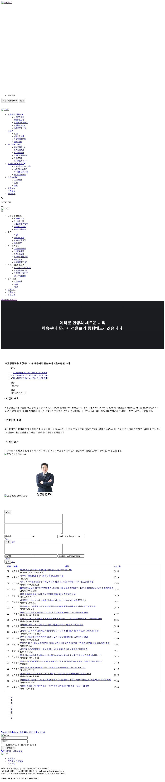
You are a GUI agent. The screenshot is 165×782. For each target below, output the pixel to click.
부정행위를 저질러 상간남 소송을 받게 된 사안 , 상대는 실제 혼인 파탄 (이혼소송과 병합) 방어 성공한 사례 (65, 680)
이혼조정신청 (20, 139)
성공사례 (11, 188)
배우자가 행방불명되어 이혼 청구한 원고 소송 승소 (41, 576)
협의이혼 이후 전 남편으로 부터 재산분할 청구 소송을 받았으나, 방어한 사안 (52, 667)
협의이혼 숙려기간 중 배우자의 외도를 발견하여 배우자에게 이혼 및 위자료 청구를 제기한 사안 (60, 655)
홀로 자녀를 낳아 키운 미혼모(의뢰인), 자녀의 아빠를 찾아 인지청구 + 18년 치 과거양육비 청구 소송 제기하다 (67, 588)
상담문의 (11, 194)
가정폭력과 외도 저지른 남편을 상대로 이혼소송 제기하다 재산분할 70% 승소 (53, 600)
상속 (16, 183)
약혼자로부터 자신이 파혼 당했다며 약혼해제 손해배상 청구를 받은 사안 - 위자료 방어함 (58, 606)
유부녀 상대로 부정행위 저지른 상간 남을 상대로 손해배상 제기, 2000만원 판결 (54, 637)
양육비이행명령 (21, 155)
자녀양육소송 (13, 144)
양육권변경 (19, 150)
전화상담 (7, 732)
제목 (67, 566)
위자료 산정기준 (21, 172)
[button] (37, 95)
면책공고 (11, 758)
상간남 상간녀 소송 (16, 163)
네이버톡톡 (18, 751)
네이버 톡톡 (18, 732)
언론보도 (11, 191)
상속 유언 (12, 177)
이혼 (10, 131)
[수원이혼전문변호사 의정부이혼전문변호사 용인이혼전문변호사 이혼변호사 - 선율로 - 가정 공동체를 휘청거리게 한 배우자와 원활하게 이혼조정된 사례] (5, 110)
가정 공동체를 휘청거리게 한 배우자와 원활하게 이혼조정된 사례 (48, 594)
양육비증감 (19, 153)
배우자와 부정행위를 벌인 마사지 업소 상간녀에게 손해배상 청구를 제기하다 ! (53, 649)
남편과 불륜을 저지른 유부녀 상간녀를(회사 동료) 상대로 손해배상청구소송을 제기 (55, 673)
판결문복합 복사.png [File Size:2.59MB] (30, 373)
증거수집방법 (20, 174)
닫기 (22, 100)
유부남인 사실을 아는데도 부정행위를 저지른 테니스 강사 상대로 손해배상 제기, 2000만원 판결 (61, 618)
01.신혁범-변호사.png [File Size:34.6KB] (30, 375)
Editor (7, 539)
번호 (9, 566)
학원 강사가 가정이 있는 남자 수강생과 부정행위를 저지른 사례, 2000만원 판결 (54, 612)
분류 (15, 566)
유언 (16, 185)
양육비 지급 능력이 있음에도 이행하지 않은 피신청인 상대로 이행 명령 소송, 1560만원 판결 (59, 631)
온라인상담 (31, 732)
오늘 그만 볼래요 (10, 100)
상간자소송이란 (21, 169)
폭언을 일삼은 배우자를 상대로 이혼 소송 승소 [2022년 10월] (46, 570)
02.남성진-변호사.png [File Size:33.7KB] (30, 378)
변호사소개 (19, 120)
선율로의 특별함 (21, 122)
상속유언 (18, 180)
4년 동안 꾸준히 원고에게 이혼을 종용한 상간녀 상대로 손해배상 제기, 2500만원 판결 (56, 582)
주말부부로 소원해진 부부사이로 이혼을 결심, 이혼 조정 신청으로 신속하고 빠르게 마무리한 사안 (61, 661)
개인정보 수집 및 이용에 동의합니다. (20, 745)
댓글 (8, 512)
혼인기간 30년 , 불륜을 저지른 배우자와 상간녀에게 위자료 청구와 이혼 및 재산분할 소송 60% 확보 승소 (64, 643)
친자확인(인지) (20, 161)
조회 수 (117, 566)
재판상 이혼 (19, 136)
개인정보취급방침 (15, 761)
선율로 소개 (19, 117)
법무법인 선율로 (15, 114)
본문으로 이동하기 (9, 300)
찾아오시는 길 (20, 128)
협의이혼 (18, 142)
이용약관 (11, 764)
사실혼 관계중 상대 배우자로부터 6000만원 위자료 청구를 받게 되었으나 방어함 (54, 686)
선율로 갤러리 (20, 125)
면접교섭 (18, 158)
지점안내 (41, 732)
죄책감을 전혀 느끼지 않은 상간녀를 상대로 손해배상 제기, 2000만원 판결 (51, 625)
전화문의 (7, 751)
